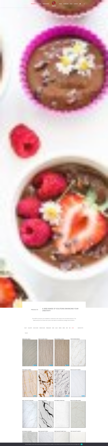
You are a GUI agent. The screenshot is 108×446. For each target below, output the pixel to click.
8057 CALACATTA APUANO (27, 405)
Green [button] (64, 332)
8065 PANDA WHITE (42, 405)
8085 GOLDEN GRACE (42, 343)
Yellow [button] (26, 337)
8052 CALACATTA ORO (43, 435)
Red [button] (69, 332)
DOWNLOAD (65, 3)
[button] (80, 4)
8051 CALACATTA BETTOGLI (60, 435)
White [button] (73, 332)
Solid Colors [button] (35, 332)
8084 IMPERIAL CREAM (59, 343)
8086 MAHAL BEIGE (26, 343)
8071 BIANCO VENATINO (59, 405)
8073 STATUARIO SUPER (76, 405)
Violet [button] (25, 332)
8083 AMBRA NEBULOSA (43, 374)
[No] (106, 444)
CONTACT (76, 3)
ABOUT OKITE (26, 3)
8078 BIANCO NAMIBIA (27, 435)
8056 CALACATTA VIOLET (59, 374)
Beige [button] (53, 332)
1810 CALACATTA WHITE (76, 435)
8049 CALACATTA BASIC (76, 374)
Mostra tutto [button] (80, 332)
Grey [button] (67, 332)
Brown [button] (60, 332)
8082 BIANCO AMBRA (26, 374)
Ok (81, 444)
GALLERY (39, 3)
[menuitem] (26, 4)
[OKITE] (54, 4)
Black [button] (56, 332)
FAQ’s (71, 3)
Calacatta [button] (30, 332)
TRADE (60, 3)
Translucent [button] (48, 332)
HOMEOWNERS (46, 3)
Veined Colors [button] (42, 332)
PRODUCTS (33, 3)
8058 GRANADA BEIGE (75, 343)
